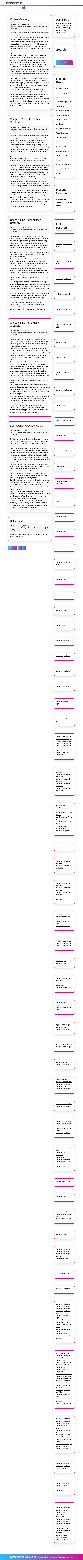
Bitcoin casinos (61, 466)
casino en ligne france (63, 451)
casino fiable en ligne (63, 1320)
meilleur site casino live (63, 357)
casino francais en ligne (64, 547)
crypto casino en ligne (63, 1025)
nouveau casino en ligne (64, 1124)
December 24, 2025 (20, 24)
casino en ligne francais (64, 1333)
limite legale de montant (64, 23)
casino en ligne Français (64, 390)
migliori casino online (63, 1539)
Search (61, 49)
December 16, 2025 (20, 526)
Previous (13, 548)
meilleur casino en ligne (63, 25)
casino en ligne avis (62, 1365)
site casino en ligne (62, 1273)
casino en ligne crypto (63, 309)
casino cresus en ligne (63, 1219)
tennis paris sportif (62, 1468)
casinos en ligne (61, 1331)
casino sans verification (64, 1082)
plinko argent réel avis (63, 294)
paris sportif (60, 1517)
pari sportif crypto (62, 1258)
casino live (59, 846)
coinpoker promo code (63, 1161)
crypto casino (60, 1005)
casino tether (60, 806)
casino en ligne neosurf (63, 1378)
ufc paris (59, 914)
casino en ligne (61, 30)
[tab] (23, 7)
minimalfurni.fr (14, 3)
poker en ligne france (63, 926)
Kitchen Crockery (20, 19)
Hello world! (16, 521)
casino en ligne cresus (63, 1084)
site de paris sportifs (62, 826)
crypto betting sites (62, 1079)
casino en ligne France (63, 279)
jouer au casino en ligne (64, 1044)
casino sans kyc (61, 1062)
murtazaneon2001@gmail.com (21, 26)
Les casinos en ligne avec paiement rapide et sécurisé (64, 169)
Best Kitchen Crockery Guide (26, 425)
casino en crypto (61, 1535)
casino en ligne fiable (63, 640)
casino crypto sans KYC (64, 1121)
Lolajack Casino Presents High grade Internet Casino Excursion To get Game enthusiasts (64, 97)
